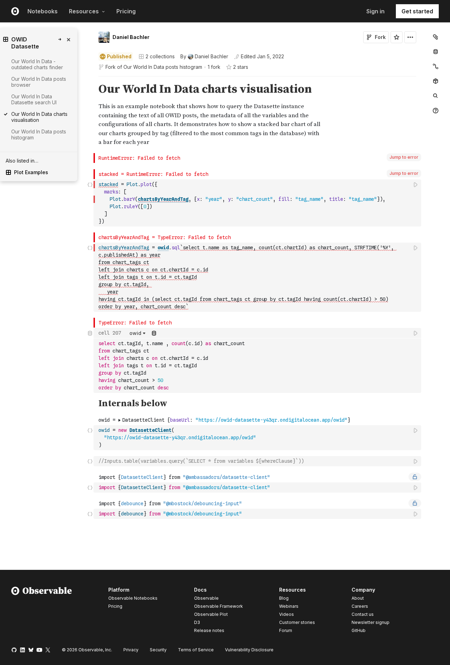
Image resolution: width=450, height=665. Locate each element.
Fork (380, 37)
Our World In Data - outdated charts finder (37, 64)
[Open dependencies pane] (436, 81)
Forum (285, 630)
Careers (360, 606)
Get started (417, 11)
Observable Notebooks (133, 598)
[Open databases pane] (436, 52)
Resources (84, 11)
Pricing (126, 11)
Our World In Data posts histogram (162, 67)
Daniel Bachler (130, 37)
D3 (197, 622)
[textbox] (258, 202)
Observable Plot (211, 614)
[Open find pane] (436, 96)
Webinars (288, 606)
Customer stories (297, 622)
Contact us (363, 614)
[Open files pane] (436, 37)
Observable (206, 598)
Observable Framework (218, 606)
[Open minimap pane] (436, 66)
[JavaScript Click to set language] (90, 202)
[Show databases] (154, 333)
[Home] (41, 611)
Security (158, 649)
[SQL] (90, 360)
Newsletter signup (371, 622)
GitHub (359, 630)
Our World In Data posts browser (38, 82)
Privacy (131, 649)
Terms (196, 649)
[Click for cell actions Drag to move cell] (90, 461)
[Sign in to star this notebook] (397, 37)
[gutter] (63, 197)
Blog (284, 598)
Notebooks (42, 11)
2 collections (160, 56)
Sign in (375, 11)
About (358, 598)
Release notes (209, 630)
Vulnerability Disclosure (249, 649)
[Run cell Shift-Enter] (416, 184)
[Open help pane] (436, 111)
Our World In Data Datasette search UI (34, 99)
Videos (286, 614)
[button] (90, 79)
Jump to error (404, 157)
